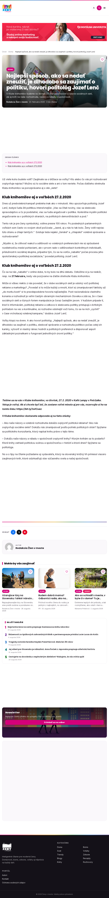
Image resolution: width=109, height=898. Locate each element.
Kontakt (5, 879)
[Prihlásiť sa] (93, 7)
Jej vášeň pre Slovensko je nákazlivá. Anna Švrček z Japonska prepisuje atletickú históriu (52, 649)
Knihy (59, 862)
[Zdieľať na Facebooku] (13, 532)
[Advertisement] (54, 130)
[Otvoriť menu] (104, 7)
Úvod (4, 52)
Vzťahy (86, 851)
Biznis (85, 847)
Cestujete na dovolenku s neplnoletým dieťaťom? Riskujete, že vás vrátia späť (46, 657)
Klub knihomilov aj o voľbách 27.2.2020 (25, 162)
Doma (11, 52)
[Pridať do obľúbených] (102, 59)
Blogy (59, 858)
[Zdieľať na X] (19, 532)
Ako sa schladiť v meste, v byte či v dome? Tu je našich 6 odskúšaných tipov (90, 597)
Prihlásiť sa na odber (54, 722)
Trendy (87, 591)
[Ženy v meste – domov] (7, 8)
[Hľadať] (99, 7)
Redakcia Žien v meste (17, 102)
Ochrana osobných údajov (13, 882)
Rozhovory (88, 862)
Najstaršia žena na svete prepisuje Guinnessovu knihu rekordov (38, 627)
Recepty (87, 858)
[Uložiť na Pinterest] (24, 532)
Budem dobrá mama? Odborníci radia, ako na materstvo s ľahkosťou (52, 597)
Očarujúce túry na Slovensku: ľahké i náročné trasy (17, 597)
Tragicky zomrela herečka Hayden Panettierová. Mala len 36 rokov (41, 642)
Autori (4, 875)
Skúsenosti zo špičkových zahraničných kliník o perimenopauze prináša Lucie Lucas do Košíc (53, 634)
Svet (59, 851)
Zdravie (86, 854)
